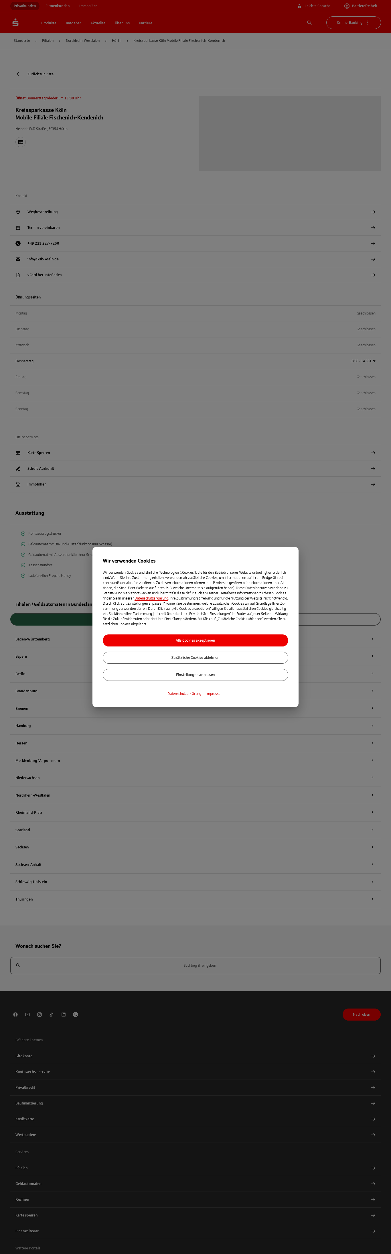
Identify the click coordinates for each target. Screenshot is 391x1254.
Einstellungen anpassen (195, 675)
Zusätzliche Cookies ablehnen (195, 658)
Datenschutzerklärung (151, 598)
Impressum (215, 694)
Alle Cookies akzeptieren (195, 640)
